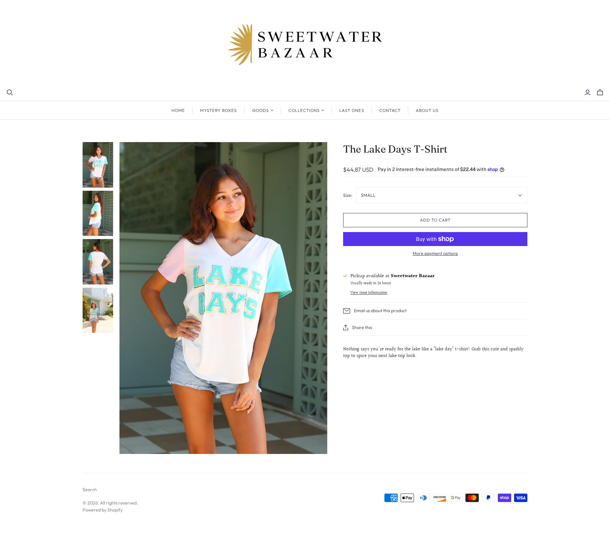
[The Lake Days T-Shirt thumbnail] (98, 165)
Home (178, 110)
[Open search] (10, 92)
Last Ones (351, 110)
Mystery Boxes (218, 110)
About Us (427, 110)
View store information (368, 293)
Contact (390, 110)
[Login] (587, 92)
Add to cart (435, 220)
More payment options (435, 253)
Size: (347, 195)
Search (90, 489)
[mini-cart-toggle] (600, 92)
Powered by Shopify (103, 510)
